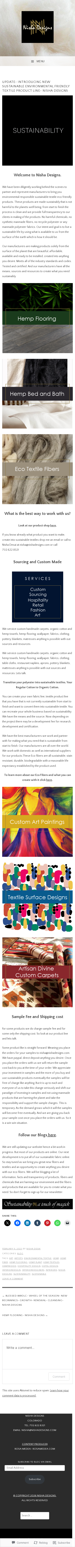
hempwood (9, 1266)
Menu (41, 61)
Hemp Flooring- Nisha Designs (23, 1315)
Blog (20, 1253)
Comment (59, 1376)
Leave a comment (12, 1279)
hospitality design (29, 1266)
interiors (51, 1270)
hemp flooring (18, 1262)
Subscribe (35, 1479)
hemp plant (35, 1262)
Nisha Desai (33, 1249)
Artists (18, 1258)
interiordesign (11, 1270)
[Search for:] (34, 1515)
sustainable (39, 1274)
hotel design (50, 1266)
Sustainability (21, 1274)
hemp (56, 1258)
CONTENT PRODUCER (35, 1444)
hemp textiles (51, 1262)
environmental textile (38, 1258)
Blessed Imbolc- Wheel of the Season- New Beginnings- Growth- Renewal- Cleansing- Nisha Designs (34, 1300)
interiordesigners (33, 1270)
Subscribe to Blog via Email (35, 1462)
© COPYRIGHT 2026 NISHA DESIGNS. (34, 1495)
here (53, 525)
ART (11, 1258)
